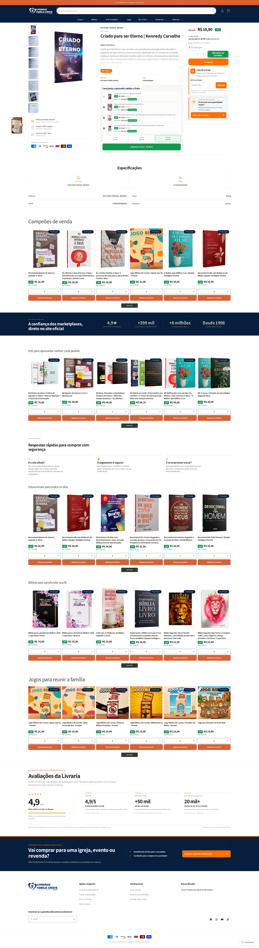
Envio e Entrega (85, 899)
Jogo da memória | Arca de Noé (211, 722)
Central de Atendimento (89, 890)
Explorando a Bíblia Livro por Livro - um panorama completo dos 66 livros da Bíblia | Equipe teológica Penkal (146, 636)
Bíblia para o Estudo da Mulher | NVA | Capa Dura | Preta (44, 634)
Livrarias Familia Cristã (122, 942)
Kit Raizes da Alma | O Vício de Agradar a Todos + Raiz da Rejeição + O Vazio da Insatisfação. (44, 396)
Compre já (208, 62)
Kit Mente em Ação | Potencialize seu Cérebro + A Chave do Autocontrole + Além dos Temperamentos (146, 396)
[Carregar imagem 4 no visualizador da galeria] (33, 63)
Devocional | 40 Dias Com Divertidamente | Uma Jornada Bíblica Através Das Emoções (110, 540)
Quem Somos (135, 890)
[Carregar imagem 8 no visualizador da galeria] (33, 108)
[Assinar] (74, 919)
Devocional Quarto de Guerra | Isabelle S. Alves (129, 104)
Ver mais (105, 71)
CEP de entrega (196, 80)
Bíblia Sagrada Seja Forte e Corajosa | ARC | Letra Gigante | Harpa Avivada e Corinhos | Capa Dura (214, 636)
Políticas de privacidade (139, 894)
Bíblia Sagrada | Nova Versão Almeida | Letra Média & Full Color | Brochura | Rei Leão (179, 636)
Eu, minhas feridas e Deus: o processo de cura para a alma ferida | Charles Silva (139, 125)
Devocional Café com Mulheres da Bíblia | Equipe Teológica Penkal (213, 274)
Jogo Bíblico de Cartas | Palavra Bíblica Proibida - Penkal (110, 724)
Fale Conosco (84, 904)
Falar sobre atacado (201, 115)
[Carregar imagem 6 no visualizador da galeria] (33, 86)
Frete (190, 43)
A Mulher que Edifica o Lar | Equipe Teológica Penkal (179, 274)
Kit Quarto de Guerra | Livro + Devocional (75, 394)
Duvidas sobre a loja (138, 899)
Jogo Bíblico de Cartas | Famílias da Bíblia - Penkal (179, 724)
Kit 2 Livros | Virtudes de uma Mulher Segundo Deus (214, 394)
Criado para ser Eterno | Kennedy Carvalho (127, 93)
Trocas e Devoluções (87, 894)
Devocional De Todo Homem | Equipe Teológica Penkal (214, 538)
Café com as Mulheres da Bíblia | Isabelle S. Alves (110, 634)
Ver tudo (129, 305)
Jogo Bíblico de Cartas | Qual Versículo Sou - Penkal (74, 724)
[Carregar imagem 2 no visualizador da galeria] (33, 41)
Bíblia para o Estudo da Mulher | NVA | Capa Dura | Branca (78, 634)
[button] (228, 11)
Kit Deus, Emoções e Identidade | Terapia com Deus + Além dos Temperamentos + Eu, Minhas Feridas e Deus (110, 396)
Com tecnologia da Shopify (140, 942)
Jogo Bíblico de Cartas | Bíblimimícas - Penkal (146, 724)
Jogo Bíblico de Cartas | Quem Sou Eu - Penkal (146, 274)
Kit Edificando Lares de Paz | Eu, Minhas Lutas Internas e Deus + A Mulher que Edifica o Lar (178, 396)
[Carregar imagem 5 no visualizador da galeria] (33, 74)
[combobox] (136, 10)
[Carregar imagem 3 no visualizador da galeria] (33, 52)
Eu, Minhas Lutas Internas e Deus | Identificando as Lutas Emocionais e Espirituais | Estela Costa (144, 115)
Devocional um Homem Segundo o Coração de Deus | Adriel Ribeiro (179, 538)
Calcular (221, 85)
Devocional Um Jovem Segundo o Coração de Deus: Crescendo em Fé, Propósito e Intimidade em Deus (146, 540)
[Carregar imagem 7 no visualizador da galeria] (33, 97)
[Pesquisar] (212, 10)
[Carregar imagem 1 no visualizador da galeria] (33, 30)
